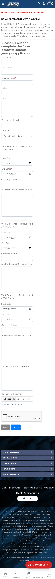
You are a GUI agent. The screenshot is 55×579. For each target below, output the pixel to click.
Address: (5, 98)
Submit (15, 427)
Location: (5, 130)
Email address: (8, 78)
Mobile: (4, 88)
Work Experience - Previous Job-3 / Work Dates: (17, 296)
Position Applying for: (11, 120)
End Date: (6, 169)
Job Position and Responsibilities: (16, 190)
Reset (5, 427)
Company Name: (9, 179)
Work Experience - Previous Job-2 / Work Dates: (17, 225)
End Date (5, 243)
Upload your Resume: (11, 394)
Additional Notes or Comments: (16, 366)
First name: (6, 57)
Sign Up (27, 498)
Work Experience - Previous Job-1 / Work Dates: (16, 148)
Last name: (6, 67)
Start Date (6, 158)
